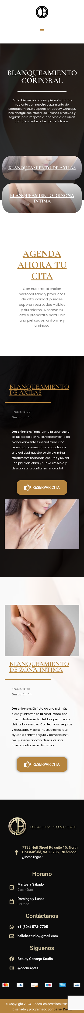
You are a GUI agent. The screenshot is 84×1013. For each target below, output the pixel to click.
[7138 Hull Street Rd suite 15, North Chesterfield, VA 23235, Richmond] (16, 852)
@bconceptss (28, 968)
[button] (42, 30)
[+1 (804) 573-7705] (11, 927)
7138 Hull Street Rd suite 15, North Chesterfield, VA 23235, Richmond (49, 849)
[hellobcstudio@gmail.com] (11, 936)
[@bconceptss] (11, 968)
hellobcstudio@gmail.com (38, 936)
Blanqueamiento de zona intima (42, 198)
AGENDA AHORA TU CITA (42, 265)
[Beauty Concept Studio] (11, 959)
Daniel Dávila (62, 1009)
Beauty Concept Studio (35, 959)
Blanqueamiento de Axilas (42, 168)
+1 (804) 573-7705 (33, 927)
